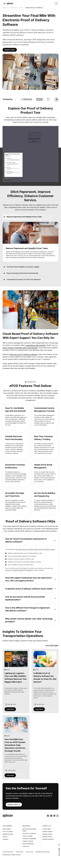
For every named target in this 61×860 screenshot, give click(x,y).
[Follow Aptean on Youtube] (57, 816)
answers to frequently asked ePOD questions (18, 570)
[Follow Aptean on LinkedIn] (54, 816)
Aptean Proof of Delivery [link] (34, 7)
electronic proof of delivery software (23, 354)
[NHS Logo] (36, 99)
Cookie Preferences (8, 851)
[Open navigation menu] (4, 3)
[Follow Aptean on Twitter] (51, 816)
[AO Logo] (45, 99)
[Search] (56, 3)
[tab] (30, 217)
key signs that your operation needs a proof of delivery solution (35, 549)
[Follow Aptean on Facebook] (48, 816)
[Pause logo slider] (56, 99)
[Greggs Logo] (23, 99)
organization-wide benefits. (35, 345)
